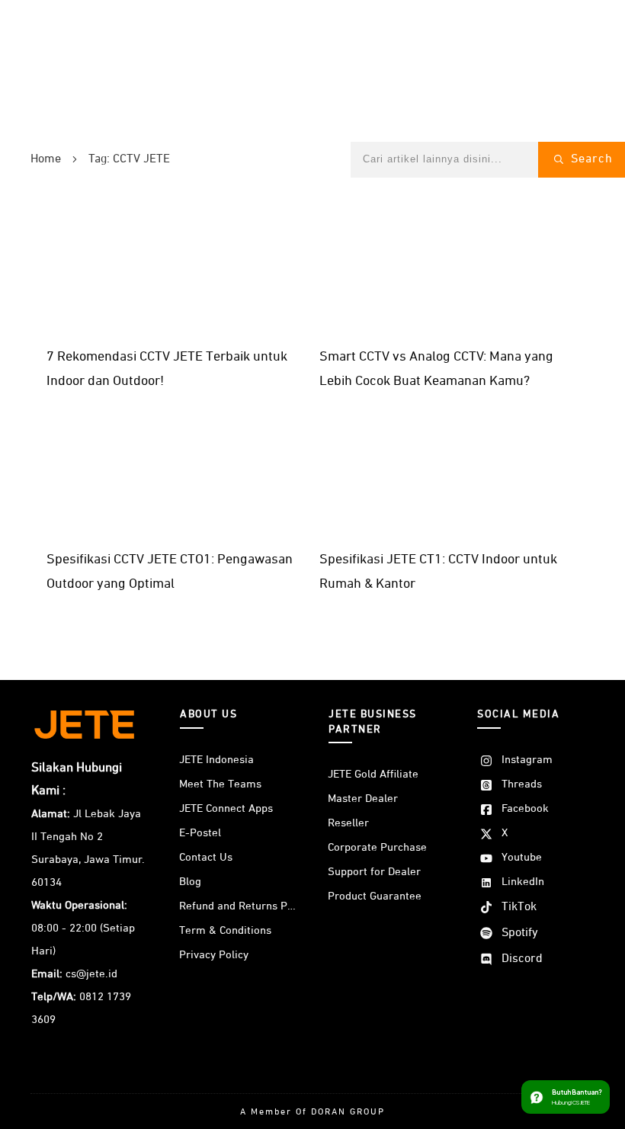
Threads (522, 784)
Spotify (520, 933)
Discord (522, 959)
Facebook (525, 808)
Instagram (527, 759)
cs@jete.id (91, 974)
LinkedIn (523, 881)
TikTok (519, 907)
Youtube (522, 857)
